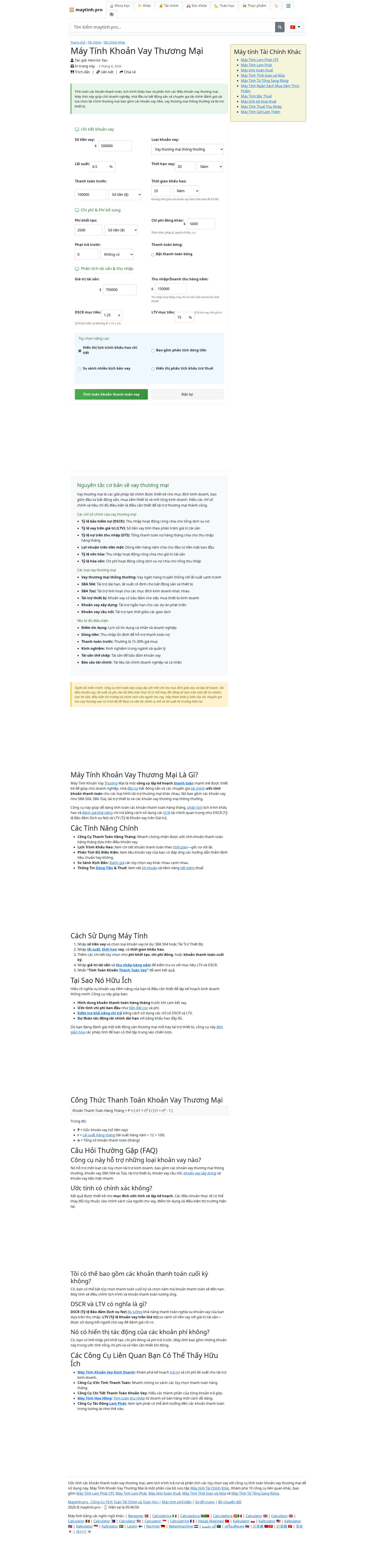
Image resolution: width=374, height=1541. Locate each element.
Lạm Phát (117, 1403)
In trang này (84, 66)
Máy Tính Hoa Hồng (94, 1398)
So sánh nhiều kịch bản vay (106, 368)
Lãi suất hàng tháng (99, 1135)
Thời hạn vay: (163, 163)
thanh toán (184, 783)
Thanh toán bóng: (167, 244)
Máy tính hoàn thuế (257, 70)
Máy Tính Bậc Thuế (256, 96)
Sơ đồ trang (204, 1502)
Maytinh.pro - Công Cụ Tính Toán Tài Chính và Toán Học (113, 1502)
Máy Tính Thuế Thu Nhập (261, 106)
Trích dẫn (82, 72)
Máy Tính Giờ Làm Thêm (260, 111)
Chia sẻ (129, 72)
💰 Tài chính (169, 5)
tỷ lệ (166, 812)
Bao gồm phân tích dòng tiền (181, 350)
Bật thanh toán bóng (174, 254)
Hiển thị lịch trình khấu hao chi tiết (110, 350)
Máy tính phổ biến (177, 1502)
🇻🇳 (293, 27)
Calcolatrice (161, 1515)
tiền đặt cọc (138, 1007)
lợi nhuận (149, 867)
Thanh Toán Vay (133, 970)
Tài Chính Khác (114, 42)
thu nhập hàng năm (133, 965)
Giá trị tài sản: (87, 279)
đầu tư (132, 788)
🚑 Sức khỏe (196, 5)
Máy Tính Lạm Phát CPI (259, 59)
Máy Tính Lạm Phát (256, 65)
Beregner (135, 1515)
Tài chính (94, 42)
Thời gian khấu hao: (169, 181)
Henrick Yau (97, 60)
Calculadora (190, 1515)
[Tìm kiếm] (280, 27)
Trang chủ (78, 42)
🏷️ (276, 5)
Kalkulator (241, 1521)
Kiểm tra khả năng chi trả (99, 1013)
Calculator (254, 1515)
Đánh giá (117, 862)
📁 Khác (144, 5)
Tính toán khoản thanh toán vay (111, 394)
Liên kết (106, 72)
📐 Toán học (224, 5)
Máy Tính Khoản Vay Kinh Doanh (106, 1372)
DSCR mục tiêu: (88, 312)
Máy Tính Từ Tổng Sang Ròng (265, 80)
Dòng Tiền (104, 867)
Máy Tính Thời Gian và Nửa (263, 75)
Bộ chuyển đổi (229, 1502)
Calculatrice (179, 1521)
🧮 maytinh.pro (85, 10)
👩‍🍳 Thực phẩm (254, 5)
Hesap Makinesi (211, 1521)
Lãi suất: (82, 163)
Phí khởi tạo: (86, 220)
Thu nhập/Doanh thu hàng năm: (180, 279)
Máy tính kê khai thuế (258, 101)
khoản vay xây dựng (200, 1173)
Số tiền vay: (85, 139)
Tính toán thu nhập (129, 1398)
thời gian (180, 847)
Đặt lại (187, 394)
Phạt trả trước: (88, 244)
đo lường (134, 1311)
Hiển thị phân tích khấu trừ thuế (184, 368)
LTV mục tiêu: (163, 312)
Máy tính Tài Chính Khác (209, 1488)
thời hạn (109, 949)
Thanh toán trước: (91, 181)
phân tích (195, 807)
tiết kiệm (187, 867)
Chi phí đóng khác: (168, 220)
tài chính (198, 788)
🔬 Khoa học (120, 5)
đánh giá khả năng (97, 812)
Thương (111, 783)
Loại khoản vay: (165, 139)
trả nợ (175, 1372)
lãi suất (93, 949)
